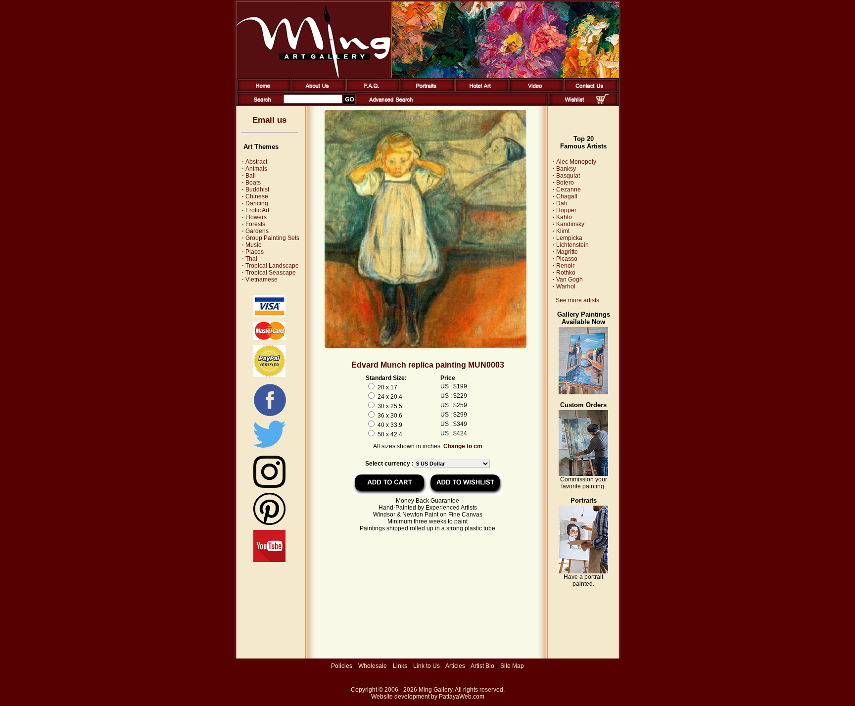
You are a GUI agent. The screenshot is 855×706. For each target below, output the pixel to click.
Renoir (565, 265)
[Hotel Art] (480, 90)
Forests (253, 224)
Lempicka (569, 238)
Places (253, 251)
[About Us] (317, 90)
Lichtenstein (572, 244)
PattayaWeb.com (461, 696)
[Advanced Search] (391, 103)
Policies (341, 665)
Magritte (567, 251)
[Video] (535, 90)
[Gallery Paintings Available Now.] (583, 392)
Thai (249, 258)
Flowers (254, 217)
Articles (455, 665)
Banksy (566, 168)
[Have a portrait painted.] (583, 571)
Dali (561, 203)
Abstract (254, 161)
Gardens (255, 231)
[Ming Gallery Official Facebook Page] (269, 415)
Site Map (512, 665)
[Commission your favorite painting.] (583, 474)
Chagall (566, 196)
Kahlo (564, 217)
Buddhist (255, 189)
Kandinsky (570, 224)
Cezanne (568, 189)
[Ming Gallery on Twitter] (269, 448)
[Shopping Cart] (602, 101)
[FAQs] (371, 90)
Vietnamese (260, 279)
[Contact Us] (589, 90)
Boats (251, 182)
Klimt (563, 231)
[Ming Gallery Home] (262, 90)
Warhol (565, 286)
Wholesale (372, 665)
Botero (565, 182)
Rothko (565, 272)
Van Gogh (569, 279)
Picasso (566, 258)
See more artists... (580, 300)
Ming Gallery (435, 689)
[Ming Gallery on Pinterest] (269, 522)
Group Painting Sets (270, 238)
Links (400, 665)
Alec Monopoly (576, 161)
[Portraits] (426, 90)
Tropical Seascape (269, 272)
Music (251, 244)
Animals (254, 168)
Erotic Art (255, 210)
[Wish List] (575, 103)
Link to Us (426, 665)
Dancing (255, 203)
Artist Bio (482, 665)
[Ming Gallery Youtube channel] (269, 560)
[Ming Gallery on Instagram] (269, 485)
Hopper (566, 210)
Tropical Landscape (270, 265)
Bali (249, 175)
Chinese (255, 196)
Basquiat (568, 175)
